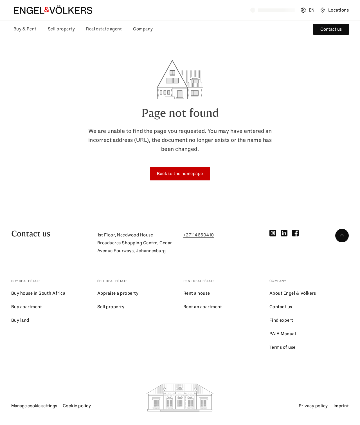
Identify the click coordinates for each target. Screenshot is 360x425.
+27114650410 (198, 235)
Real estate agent (104, 29)
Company (143, 29)
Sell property (61, 29)
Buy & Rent (25, 29)
